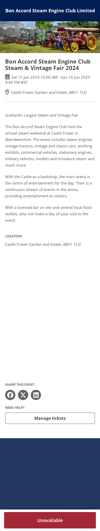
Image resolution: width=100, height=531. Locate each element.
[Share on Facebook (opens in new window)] (10, 395)
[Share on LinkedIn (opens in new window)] (36, 395)
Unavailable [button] (50, 520)
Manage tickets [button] (50, 418)
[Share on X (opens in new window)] (23, 395)
